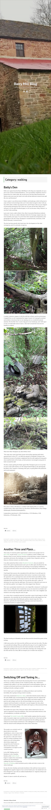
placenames (11, 540)
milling (5, 540)
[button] (25, 249)
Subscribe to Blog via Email (10, 800)
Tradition (21, 540)
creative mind (21, 539)
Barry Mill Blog (25, 83)
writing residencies (38, 540)
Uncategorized (26, 540)
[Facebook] (27, 91)
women (33, 540)
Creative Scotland (22, 554)
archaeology (16, 539)
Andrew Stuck (15, 756)
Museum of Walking (9, 763)
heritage (39, 539)
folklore (35, 539)
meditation (38, 668)
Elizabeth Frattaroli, (28, 563)
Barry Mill (6, 554)
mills (7, 540)
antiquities (12, 539)
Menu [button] (47, 2)
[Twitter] (24, 91)
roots (14, 540)
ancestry (11, 668)
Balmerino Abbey (21, 695)
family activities (31, 539)
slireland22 (7, 539)
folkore (30, 668)
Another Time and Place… (19, 549)
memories (43, 539)
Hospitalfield (37, 759)
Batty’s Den (10, 187)
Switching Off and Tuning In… (22, 677)
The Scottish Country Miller (17, 716)
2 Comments (21, 792)
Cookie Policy (25, 806)
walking (30, 540)
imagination (34, 668)
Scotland (17, 540)
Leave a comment (22, 541)
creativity (26, 539)
